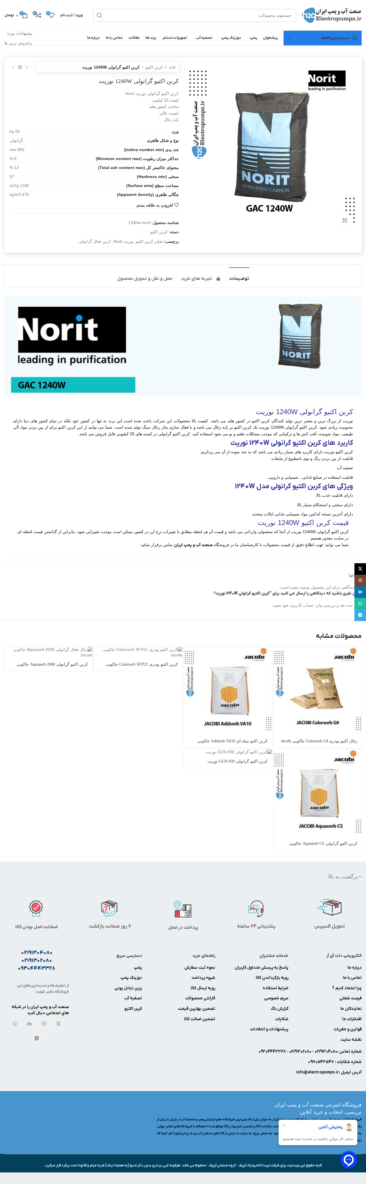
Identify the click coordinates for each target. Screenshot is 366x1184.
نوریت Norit (123, 241)
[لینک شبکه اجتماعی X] (58, 1024)
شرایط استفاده (275, 988)
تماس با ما (352, 978)
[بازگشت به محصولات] (19, 67)
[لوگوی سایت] (332, 14)
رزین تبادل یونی (128, 988)
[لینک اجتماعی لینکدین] (29, 1024)
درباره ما (354, 967)
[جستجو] (99, 15)
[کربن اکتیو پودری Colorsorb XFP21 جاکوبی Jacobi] (138, 652)
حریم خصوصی (276, 998)
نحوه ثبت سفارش (199, 967)
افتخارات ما (352, 1019)
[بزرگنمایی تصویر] (345, 220)
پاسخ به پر (279, 967)
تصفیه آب (133, 998)
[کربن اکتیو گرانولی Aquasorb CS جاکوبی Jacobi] (318, 793)
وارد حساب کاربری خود (302, 605)
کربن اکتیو (154, 67)
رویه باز (282, 978)
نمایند (356, 1009)
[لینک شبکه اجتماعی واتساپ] (15, 1024)
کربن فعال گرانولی (95, 241)
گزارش (282, 1009)
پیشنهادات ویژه (19, 33)
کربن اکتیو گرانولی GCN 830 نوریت (237, 761)
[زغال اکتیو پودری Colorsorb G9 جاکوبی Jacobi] (318, 691)
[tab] (239, 276)
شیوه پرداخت (203, 978)
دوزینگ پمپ (131, 978)
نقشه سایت (351, 1039)
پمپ (138, 967)
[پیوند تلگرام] (37, 1038)
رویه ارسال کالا (203, 988)
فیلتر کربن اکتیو (149, 241)
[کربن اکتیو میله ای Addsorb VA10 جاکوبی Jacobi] (228, 691)
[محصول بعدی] (13, 67)
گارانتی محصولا (202, 998)
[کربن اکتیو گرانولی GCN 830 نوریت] (228, 752)
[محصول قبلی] (26, 67)
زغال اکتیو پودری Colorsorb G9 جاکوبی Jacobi (319, 741)
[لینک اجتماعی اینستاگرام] (44, 1024)
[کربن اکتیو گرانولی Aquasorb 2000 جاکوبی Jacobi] (48, 652)
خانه (172, 67)
